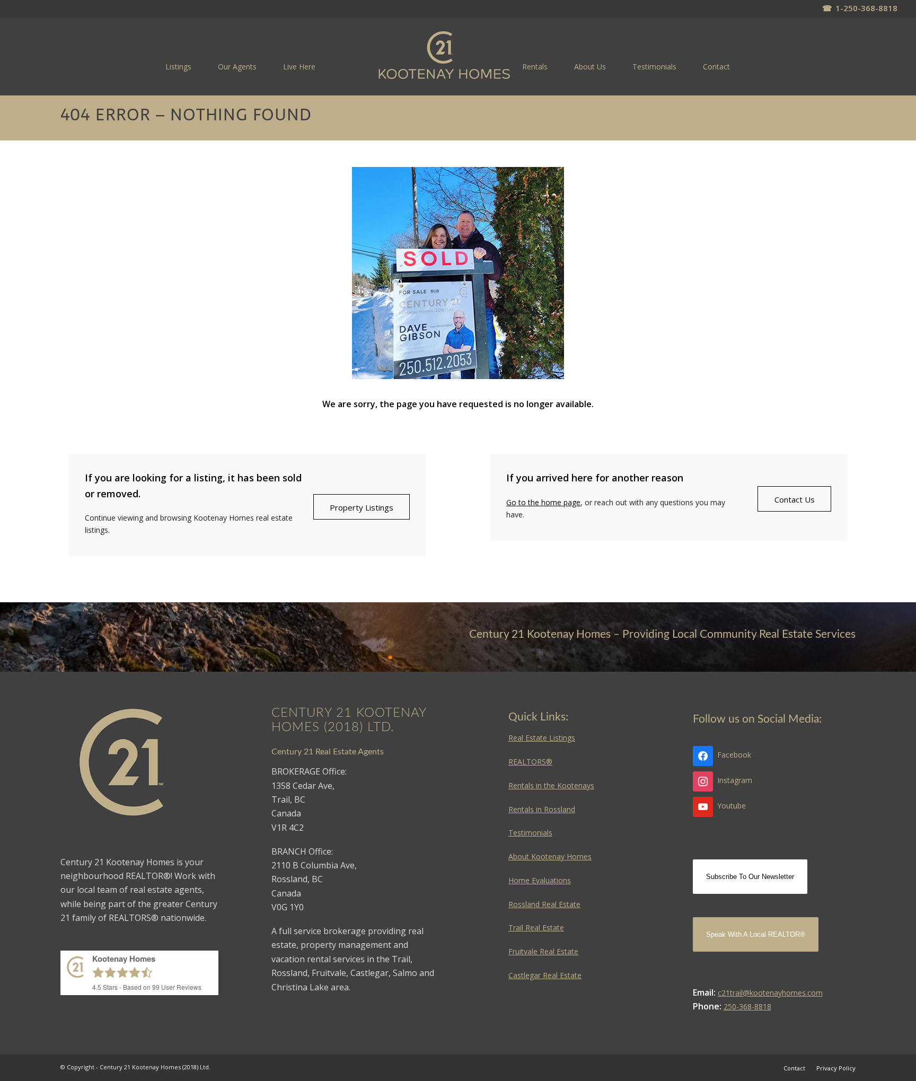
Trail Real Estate (536, 927)
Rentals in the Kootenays (551, 785)
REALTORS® (530, 762)
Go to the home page (543, 502)
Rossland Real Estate (544, 904)
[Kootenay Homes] (444, 56)
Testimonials (530, 833)
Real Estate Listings (541, 738)
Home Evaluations (539, 880)
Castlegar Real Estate (545, 975)
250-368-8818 (747, 1006)
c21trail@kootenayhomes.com (770, 993)
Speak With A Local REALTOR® (755, 934)
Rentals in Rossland (541, 809)
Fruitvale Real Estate (543, 951)
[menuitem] (178, 66)
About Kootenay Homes (550, 856)
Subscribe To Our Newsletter (750, 877)
